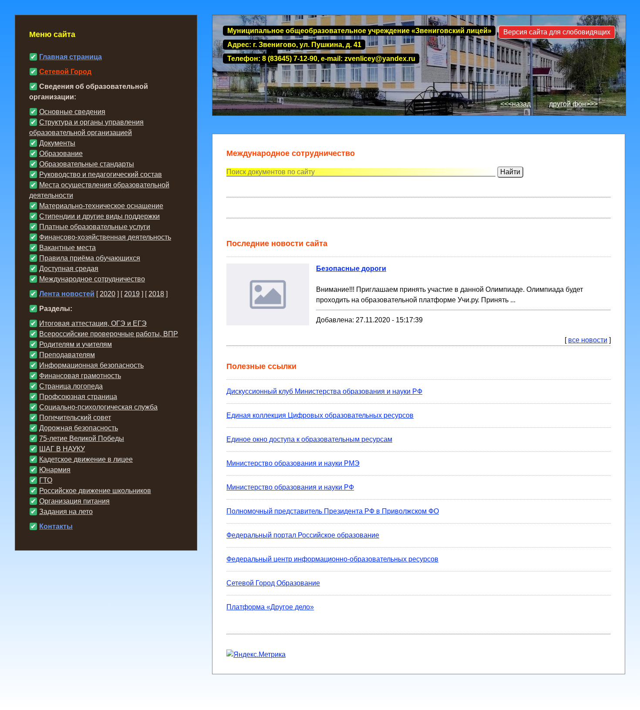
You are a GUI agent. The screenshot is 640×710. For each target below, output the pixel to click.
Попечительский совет (75, 417)
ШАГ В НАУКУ (62, 449)
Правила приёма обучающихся (89, 258)
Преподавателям (67, 354)
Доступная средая (68, 268)
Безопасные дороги (351, 268)
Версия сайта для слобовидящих (556, 32)
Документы (57, 143)
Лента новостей (66, 294)
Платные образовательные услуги (94, 226)
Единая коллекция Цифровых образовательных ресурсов (320, 415)
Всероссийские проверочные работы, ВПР (108, 334)
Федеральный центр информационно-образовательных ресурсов (332, 559)
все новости (587, 340)
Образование (61, 153)
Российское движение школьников (95, 490)
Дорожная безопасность (78, 428)
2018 (156, 294)
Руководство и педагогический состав (100, 174)
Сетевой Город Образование (273, 583)
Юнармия (55, 469)
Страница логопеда (71, 386)
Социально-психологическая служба (98, 407)
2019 (132, 294)
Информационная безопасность (91, 365)
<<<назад (515, 104)
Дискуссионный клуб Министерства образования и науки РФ (324, 391)
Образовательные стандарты (86, 164)
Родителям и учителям (75, 344)
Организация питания (74, 501)
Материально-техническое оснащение (101, 206)
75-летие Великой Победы (81, 438)
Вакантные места (67, 247)
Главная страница (70, 57)
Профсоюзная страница (78, 396)
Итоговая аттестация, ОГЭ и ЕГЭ (93, 323)
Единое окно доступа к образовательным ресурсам (309, 439)
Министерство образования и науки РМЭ (293, 463)
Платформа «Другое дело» (270, 607)
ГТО (45, 480)
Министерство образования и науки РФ (290, 487)
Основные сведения (72, 111)
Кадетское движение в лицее (86, 459)
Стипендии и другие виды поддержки (99, 216)
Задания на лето (66, 511)
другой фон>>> (573, 104)
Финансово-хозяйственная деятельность (105, 237)
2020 (107, 294)
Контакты (56, 526)
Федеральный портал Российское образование (302, 535)
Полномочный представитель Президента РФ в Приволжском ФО (332, 511)
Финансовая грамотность (80, 375)
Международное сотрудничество (92, 279)
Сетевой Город (65, 71)
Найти (510, 172)
